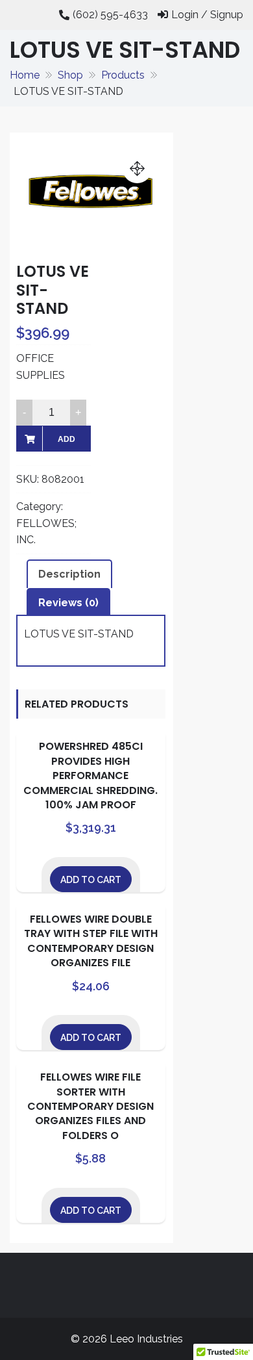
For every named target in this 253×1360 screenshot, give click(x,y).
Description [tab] (69, 574)
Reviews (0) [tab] (68, 603)
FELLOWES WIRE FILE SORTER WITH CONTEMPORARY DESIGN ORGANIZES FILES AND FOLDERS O (90, 1106)
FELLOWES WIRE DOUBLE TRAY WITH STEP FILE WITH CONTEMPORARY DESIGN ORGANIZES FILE (91, 941)
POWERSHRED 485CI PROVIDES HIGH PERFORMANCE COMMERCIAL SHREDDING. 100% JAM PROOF (90, 775)
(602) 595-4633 (110, 14)
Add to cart (66, 443)
